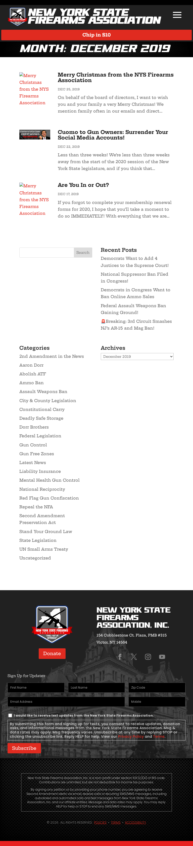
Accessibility (135, 822)
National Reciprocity (42, 489)
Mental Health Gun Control (49, 480)
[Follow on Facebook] (120, 657)
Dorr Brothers (34, 427)
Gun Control (33, 444)
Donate (52, 653)
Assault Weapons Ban (43, 391)
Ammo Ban (31, 382)
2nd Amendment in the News (51, 356)
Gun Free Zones (36, 453)
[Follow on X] (134, 657)
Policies (100, 822)
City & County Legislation (47, 400)
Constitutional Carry (42, 409)
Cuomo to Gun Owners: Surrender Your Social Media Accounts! (113, 135)
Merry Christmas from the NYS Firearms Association (116, 77)
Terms (159, 736)
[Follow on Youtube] (162, 657)
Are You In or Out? (83, 185)
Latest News (32, 462)
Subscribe (24, 748)
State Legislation (38, 540)
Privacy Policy (131, 736)
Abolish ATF (32, 373)
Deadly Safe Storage (41, 418)
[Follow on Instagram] (148, 657)
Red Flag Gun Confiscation (49, 498)
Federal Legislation (40, 435)
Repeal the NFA (36, 506)
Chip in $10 (96, 35)
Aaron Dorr (31, 365)
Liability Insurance (40, 471)
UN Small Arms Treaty (43, 549)
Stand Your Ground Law (45, 531)
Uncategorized (35, 557)
